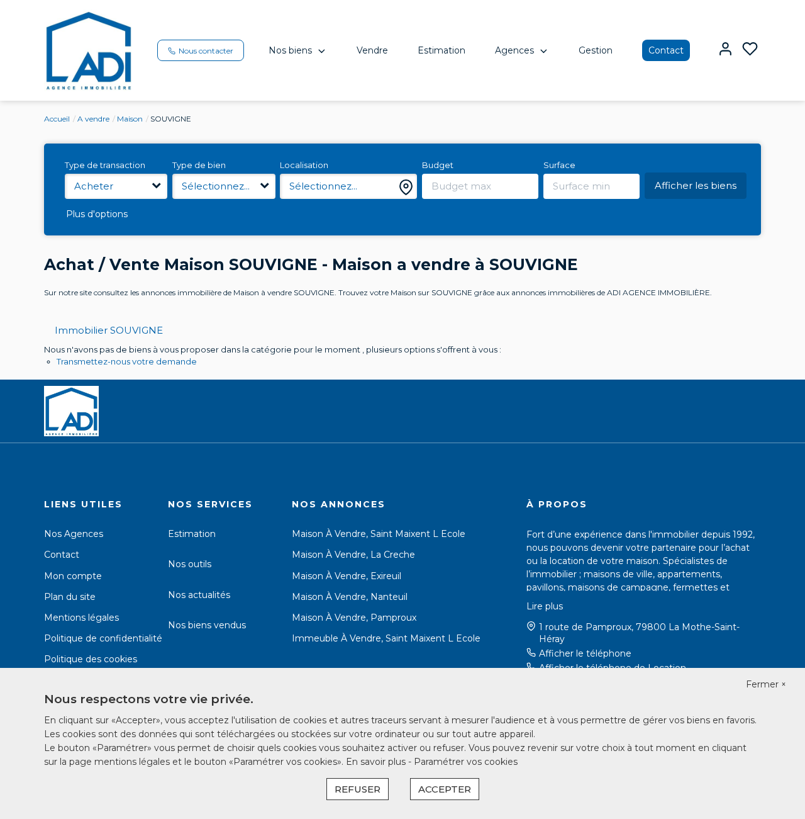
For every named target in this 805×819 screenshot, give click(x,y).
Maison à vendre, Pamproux (354, 617)
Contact (666, 50)
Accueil (57, 118)
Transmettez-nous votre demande (127, 361)
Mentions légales (81, 617)
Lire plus (544, 606)
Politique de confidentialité (103, 638)
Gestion (596, 50)
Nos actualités (199, 595)
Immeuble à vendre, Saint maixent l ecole (386, 638)
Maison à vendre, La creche (353, 554)
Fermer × (766, 684)
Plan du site (70, 596)
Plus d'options (97, 214)
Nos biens (290, 50)
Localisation (304, 165)
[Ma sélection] (750, 50)
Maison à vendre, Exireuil (346, 576)
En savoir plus (377, 761)
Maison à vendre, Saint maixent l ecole (378, 533)
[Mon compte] (725, 50)
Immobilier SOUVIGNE (109, 330)
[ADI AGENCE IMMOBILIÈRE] (88, 49)
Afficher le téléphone (585, 653)
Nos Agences (73, 533)
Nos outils (189, 564)
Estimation (441, 50)
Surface (559, 165)
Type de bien (199, 165)
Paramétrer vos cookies (466, 761)
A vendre (93, 118)
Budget (437, 165)
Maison (130, 118)
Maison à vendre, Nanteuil (350, 596)
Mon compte (73, 576)
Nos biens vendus (207, 625)
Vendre (372, 50)
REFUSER (357, 789)
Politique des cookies (90, 659)
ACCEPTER (444, 789)
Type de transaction (105, 165)
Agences (514, 50)
